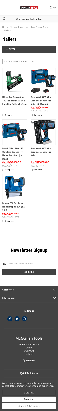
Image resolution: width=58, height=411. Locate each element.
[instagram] (24, 318)
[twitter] (17, 318)
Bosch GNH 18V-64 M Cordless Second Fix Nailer (41, 152)
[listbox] (23, 61)
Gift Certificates (30, 373)
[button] (29, 49)
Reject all (29, 399)
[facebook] (10, 318)
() (54, 7)
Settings (29, 392)
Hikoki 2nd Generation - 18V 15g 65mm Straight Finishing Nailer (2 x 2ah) (14, 101)
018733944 (30, 360)
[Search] (3, 18)
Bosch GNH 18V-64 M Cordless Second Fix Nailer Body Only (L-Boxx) (12, 153)
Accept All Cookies (29, 406)
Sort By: (8, 61)
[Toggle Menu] (4, 7)
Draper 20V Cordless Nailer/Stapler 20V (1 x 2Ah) (13, 206)
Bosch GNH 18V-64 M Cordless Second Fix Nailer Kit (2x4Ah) (41, 101)
